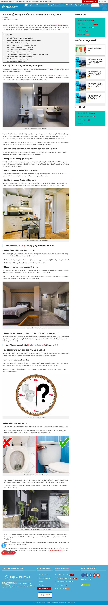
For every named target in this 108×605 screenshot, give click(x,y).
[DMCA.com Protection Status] (85, 584)
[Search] (104, 9)
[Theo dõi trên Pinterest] (104, 1)
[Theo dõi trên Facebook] (99, 1)
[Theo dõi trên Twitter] (101, 1)
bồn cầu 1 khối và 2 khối (36, 345)
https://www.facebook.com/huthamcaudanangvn (15, 586)
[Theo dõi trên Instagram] (86, 575)
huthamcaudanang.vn (9, 582)
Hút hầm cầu (40, 5)
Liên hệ (103, 5)
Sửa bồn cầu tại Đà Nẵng (23, 246)
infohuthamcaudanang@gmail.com (12, 583)
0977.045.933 (5, 585)
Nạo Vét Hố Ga (68, 5)
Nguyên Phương (13, 19)
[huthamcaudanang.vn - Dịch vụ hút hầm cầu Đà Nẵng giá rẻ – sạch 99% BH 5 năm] (10, 7)
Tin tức (95, 5)
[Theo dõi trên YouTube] (105, 1)
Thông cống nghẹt (54, 5)
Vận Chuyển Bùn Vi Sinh (82, 5)
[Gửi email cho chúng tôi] (102, 1)
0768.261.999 (27, 583)
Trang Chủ (30, 5)
